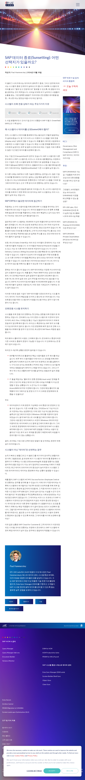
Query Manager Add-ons (11, 653)
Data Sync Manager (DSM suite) (53, 672)
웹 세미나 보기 (7, 727)
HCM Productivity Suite (50, 653)
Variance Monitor (8, 661)
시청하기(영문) (71, 130)
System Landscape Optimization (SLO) (15, 712)
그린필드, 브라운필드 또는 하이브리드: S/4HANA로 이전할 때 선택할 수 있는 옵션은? (71, 195)
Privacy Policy (32, 756)
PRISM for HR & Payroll (50, 657)
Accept (52, 771)
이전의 (11, 601)
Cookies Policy (19, 756)
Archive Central (7, 704)
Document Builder (8, 657)
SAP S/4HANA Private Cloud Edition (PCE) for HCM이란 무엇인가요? (71, 238)
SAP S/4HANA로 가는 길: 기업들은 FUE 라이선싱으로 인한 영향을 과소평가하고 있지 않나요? (71, 178)
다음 (40, 601)
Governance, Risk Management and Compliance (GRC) (70, 149)
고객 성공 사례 (7, 740)
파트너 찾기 (6, 744)
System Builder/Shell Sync (51, 676)
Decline (70, 771)
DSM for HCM (47, 648)
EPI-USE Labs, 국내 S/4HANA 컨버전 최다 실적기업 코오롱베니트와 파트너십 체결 (71, 211)
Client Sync (46, 684)
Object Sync (46, 680)
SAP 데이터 (67, 155)
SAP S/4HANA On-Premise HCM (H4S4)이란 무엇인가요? (71, 225)
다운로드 (5, 732)
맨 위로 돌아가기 (14, 608)
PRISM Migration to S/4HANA (12, 708)
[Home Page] (9, 4)
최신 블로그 (6, 736)
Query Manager (7, 648)
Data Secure (6, 700)
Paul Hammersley (18, 72)
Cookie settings (34, 771)
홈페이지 (26, 601)
